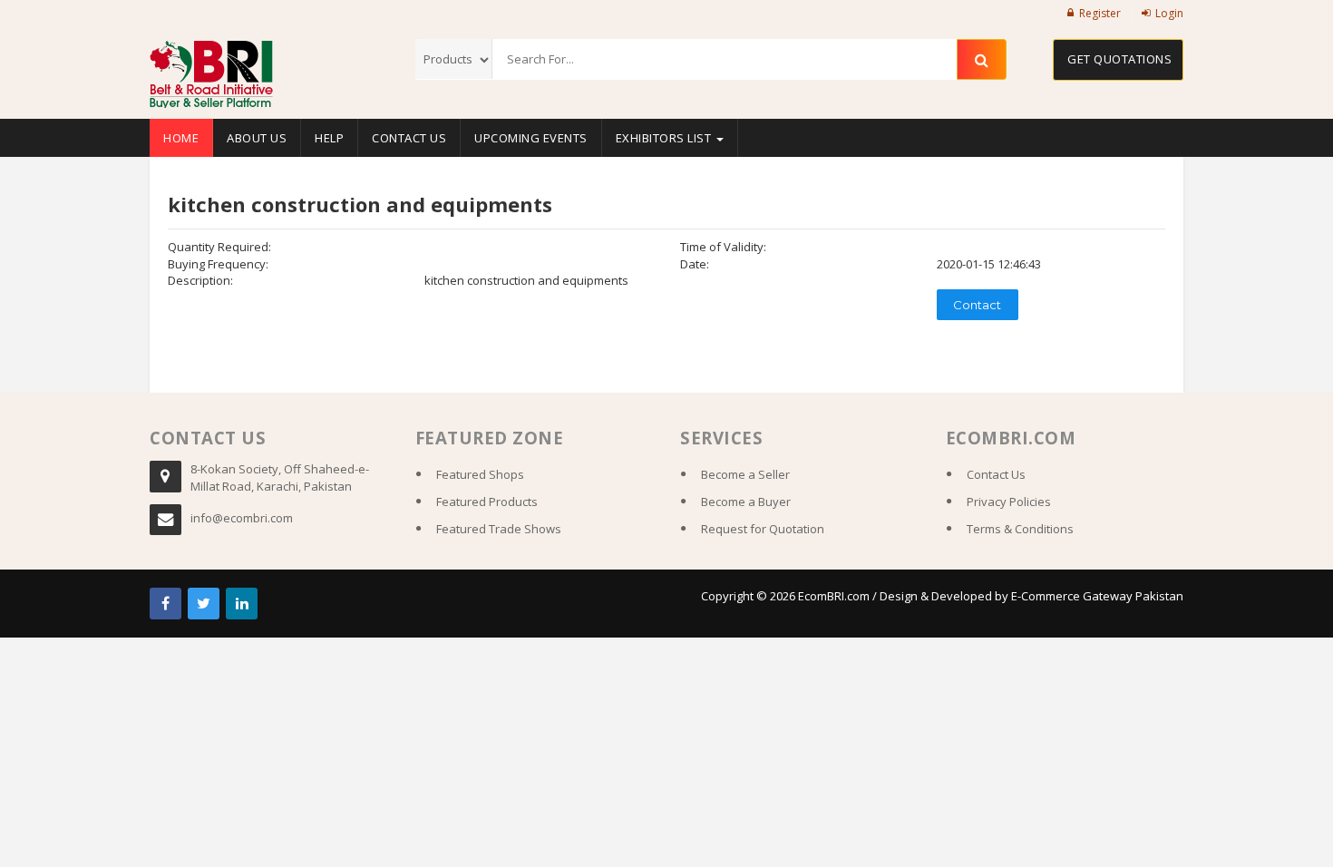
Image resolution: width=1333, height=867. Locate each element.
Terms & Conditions (1020, 529)
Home (181, 138)
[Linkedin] (242, 603)
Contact (977, 304)
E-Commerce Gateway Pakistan (1097, 596)
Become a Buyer (746, 501)
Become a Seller (745, 474)
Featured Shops (480, 474)
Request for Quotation (762, 529)
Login (1169, 13)
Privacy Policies (1009, 501)
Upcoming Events (531, 138)
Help (329, 138)
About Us (257, 138)
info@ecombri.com (241, 518)
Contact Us (409, 138)
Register (1100, 13)
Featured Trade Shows (498, 529)
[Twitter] (203, 603)
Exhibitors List (665, 138)
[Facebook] (165, 603)
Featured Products (487, 501)
